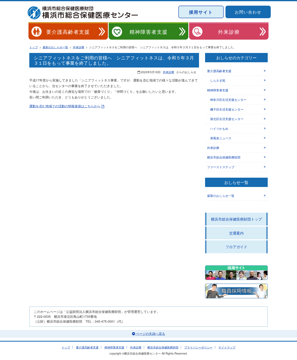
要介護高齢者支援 (68, 31)
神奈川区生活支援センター (228, 99)
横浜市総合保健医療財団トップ (236, 219)
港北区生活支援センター (226, 119)
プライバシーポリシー (198, 347)
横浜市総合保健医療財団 (223, 157)
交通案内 (236, 232)
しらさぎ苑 (217, 80)
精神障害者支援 (149, 31)
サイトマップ (226, 347)
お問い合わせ (248, 12)
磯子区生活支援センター (226, 109)
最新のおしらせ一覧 (220, 195)
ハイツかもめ (219, 128)
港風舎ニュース (220, 138)
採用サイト (201, 12)
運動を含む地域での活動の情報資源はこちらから (64, 106)
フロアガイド (236, 246)
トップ (66, 347)
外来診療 (229, 31)
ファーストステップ (220, 167)
